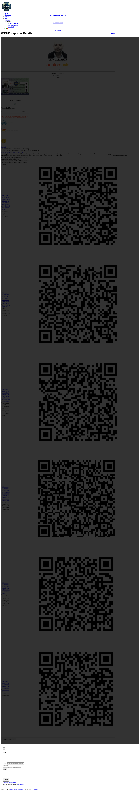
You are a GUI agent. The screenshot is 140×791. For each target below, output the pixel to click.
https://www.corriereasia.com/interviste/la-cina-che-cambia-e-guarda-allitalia (6, 588)
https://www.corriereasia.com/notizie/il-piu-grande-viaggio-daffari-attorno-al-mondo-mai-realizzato (6, 202)
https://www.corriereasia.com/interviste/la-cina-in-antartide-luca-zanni (5, 685)
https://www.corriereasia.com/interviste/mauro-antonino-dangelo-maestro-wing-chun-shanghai (6, 395)
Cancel (6, 779)
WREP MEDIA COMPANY (17, 789)
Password (5, 765)
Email (4, 763)
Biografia (3, 147)
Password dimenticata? (9, 782)
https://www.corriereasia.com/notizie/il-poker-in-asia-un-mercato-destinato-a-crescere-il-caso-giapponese (6, 300)
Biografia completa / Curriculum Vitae (12, 152)
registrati (21, 784)
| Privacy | (36, 789)
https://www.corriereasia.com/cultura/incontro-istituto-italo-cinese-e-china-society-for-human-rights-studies (6, 493)
